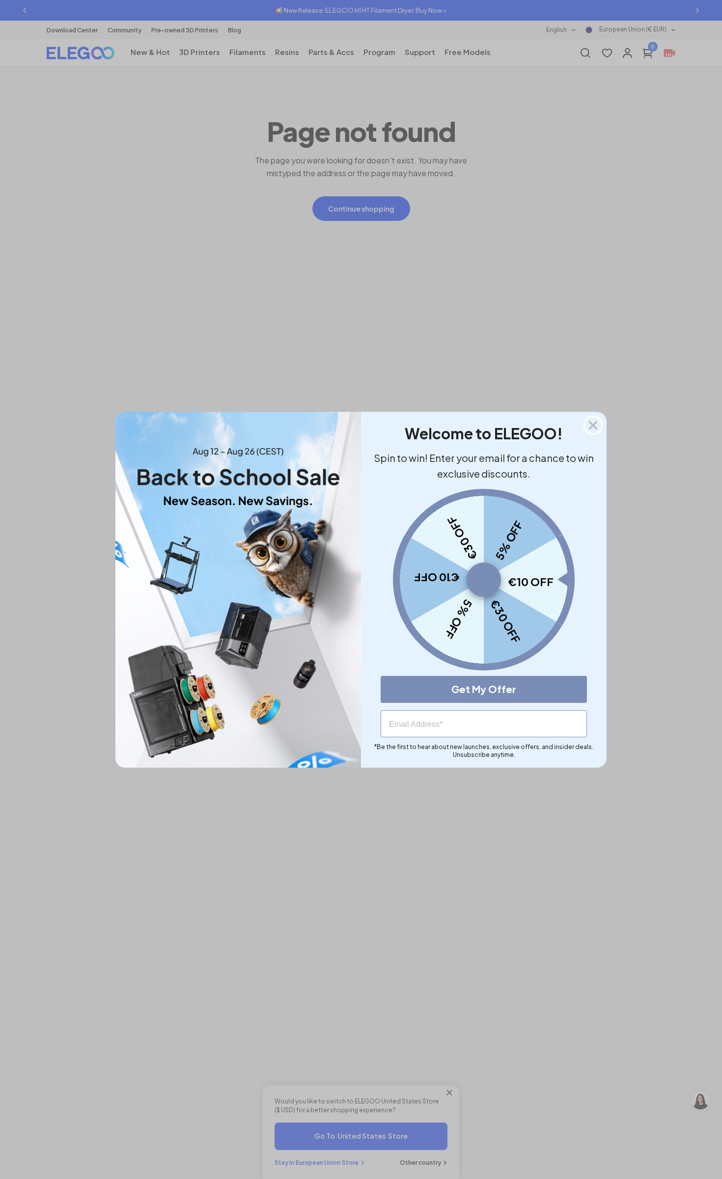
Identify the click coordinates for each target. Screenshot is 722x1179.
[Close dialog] (593, 425)
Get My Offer (483, 689)
